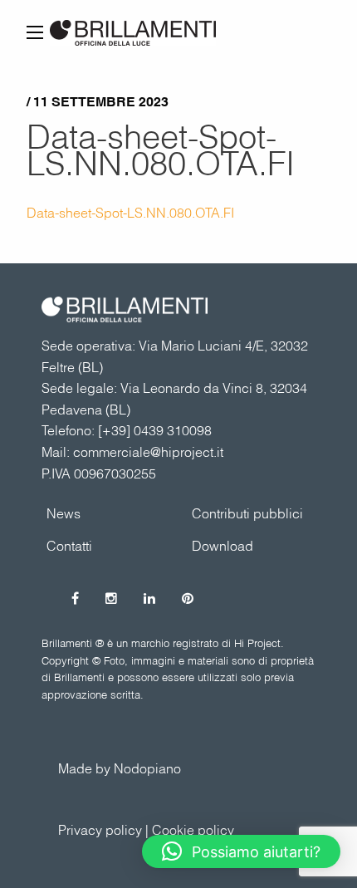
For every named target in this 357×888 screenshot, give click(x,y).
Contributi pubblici (247, 513)
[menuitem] (251, 513)
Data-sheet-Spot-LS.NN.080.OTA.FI (161, 149)
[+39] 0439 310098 (155, 430)
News (63, 513)
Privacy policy (100, 830)
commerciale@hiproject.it (148, 452)
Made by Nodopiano (119, 768)
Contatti (69, 545)
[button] (241, 851)
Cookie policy (193, 830)
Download (222, 545)
